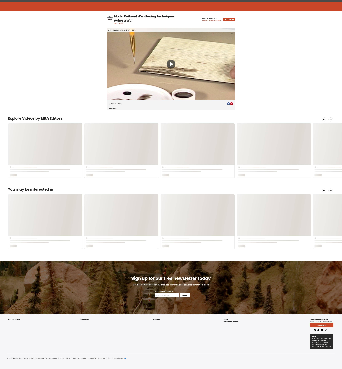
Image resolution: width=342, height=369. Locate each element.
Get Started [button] (321, 325)
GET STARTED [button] (229, 19)
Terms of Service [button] (51, 358)
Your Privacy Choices (115, 358)
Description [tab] (112, 108)
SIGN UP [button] (185, 295)
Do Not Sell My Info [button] (79, 358)
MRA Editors (118, 24)
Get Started (119, 30)
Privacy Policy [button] (65, 358)
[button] (211, 19)
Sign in (110, 30)
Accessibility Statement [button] (97, 358)
